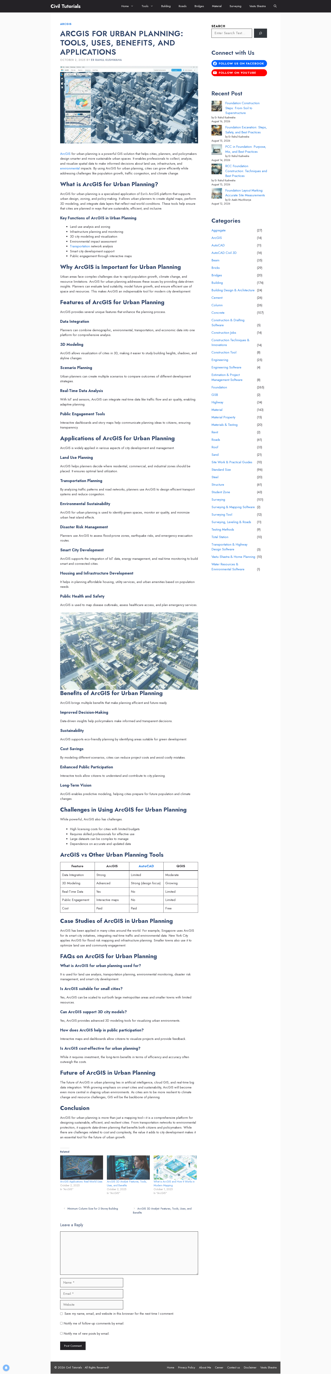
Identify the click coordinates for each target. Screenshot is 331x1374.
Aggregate (218, 230)
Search (218, 26)
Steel (214, 477)
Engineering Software (226, 367)
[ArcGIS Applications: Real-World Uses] (81, 1167)
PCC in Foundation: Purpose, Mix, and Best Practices (245, 149)
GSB (214, 394)
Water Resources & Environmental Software (227, 566)
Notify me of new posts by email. (87, 1333)
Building (166, 6)
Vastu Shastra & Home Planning (233, 556)
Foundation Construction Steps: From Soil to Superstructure (242, 108)
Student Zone (220, 492)
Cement (216, 297)
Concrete (217, 312)
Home (125, 6)
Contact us (233, 1367)
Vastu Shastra (257, 6)
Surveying (235, 6)
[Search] (260, 33)
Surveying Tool (221, 514)
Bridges (199, 6)
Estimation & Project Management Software (227, 377)
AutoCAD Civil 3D (224, 252)
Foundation (219, 387)
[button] (275, 6)
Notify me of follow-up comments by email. (94, 1323)
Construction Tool (223, 352)
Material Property (223, 417)
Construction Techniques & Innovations (230, 342)
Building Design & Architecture (233, 290)
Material (217, 6)
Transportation (80, 246)
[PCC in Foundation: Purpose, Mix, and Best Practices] (216, 150)
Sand (215, 454)
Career (219, 1367)
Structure (217, 484)
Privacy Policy (186, 1367)
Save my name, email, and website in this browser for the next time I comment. (119, 1313)
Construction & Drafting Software (227, 322)
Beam (215, 260)
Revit (214, 432)
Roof (214, 447)
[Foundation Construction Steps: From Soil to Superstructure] (216, 107)
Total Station (219, 537)
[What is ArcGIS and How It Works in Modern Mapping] (175, 1167)
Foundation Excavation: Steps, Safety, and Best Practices (246, 130)
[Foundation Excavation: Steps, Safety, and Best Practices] (216, 131)
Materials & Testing (224, 424)
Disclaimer (250, 1367)
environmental (70, 168)
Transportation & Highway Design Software (229, 547)
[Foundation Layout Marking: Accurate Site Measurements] (216, 194)
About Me (205, 1367)
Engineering (219, 360)
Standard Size (221, 469)
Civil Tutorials (65, 6)
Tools (145, 6)
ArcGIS (66, 24)
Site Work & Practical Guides (231, 462)
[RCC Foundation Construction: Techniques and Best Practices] (216, 170)
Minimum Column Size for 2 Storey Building (92, 1209)
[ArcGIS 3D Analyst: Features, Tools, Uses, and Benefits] (128, 1167)
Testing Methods (222, 529)
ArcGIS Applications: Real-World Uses (81, 1181)
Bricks (215, 267)
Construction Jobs (223, 332)
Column (217, 305)
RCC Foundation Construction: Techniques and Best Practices (246, 171)
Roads (183, 6)
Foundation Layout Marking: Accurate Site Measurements (245, 193)
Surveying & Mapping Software (233, 507)
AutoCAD (146, 866)
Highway (217, 402)
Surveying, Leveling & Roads (231, 522)
